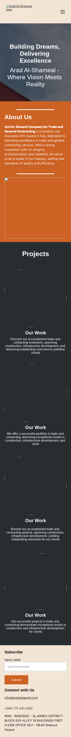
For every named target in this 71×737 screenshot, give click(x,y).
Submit (16, 680)
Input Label (12, 660)
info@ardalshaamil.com (21, 698)
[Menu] (62, 11)
